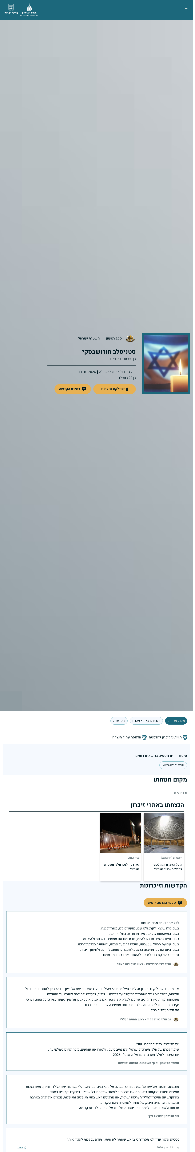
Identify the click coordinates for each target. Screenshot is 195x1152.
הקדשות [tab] (119, 721)
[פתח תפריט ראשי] (185, 10)
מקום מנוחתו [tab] (176, 721)
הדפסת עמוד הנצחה (126, 737)
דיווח (20, 1148)
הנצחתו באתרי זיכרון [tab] (146, 721)
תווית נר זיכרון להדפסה (165, 737)
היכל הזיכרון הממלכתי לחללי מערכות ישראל (167, 867)
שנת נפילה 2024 (173, 765)
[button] (72, 389)
